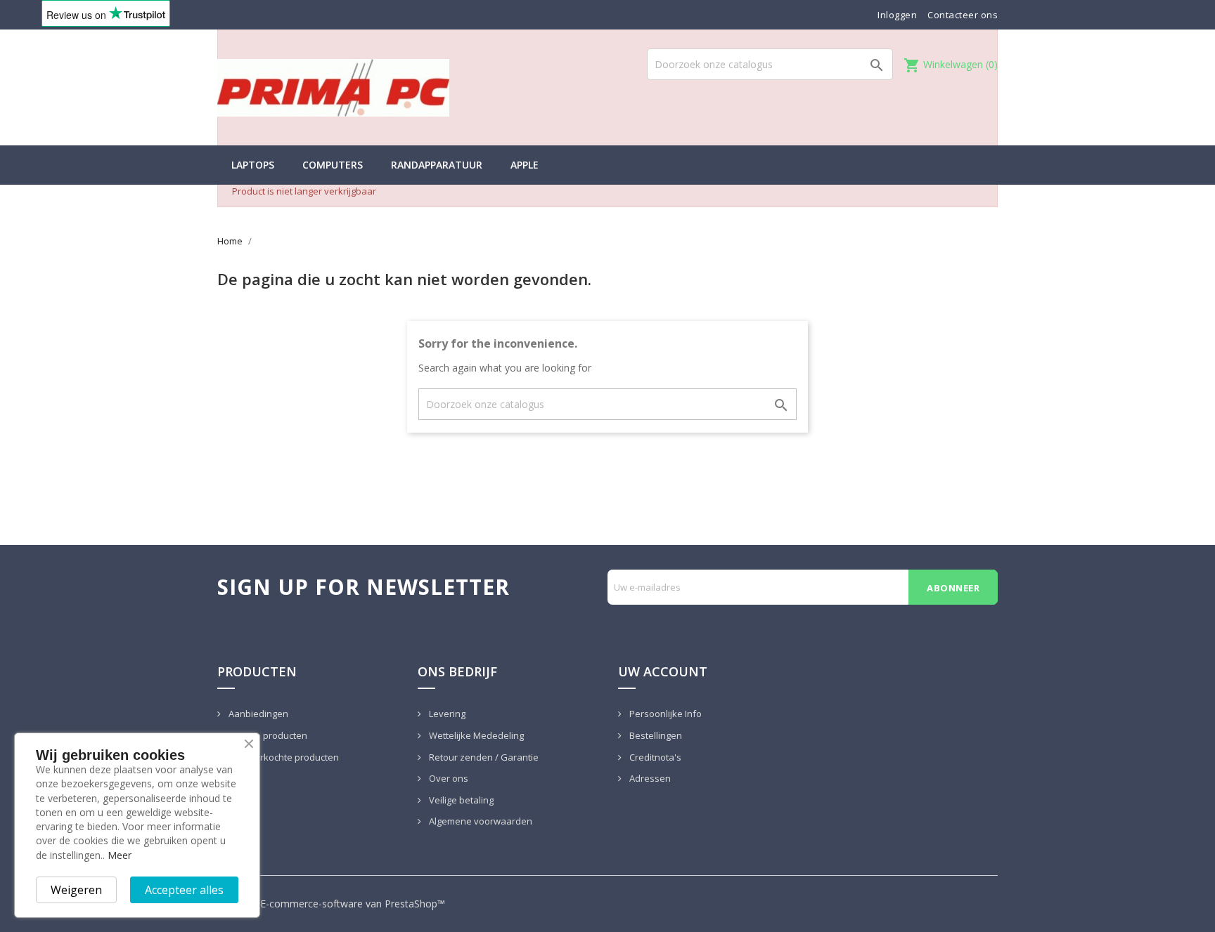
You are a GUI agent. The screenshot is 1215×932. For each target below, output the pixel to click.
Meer (119, 855)
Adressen (649, 778)
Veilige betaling (460, 800)
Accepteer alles (184, 890)
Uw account (662, 671)
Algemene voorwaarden (479, 821)
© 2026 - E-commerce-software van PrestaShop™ (331, 903)
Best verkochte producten (282, 757)
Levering (446, 713)
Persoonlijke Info (664, 713)
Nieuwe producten (266, 735)
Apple (524, 164)
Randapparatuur (436, 164)
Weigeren (76, 890)
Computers (332, 164)
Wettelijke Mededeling (475, 735)
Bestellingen (654, 735)
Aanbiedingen (257, 713)
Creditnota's (654, 757)
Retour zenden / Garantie (483, 757)
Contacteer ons (962, 14)
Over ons (447, 778)
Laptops (252, 164)
